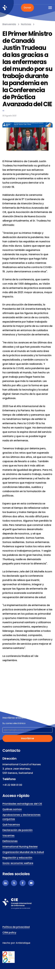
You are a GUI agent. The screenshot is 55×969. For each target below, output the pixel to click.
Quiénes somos (12, 809)
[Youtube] (31, 883)
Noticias (26, 24)
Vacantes (8, 835)
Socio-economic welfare (17, 863)
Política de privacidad (16, 927)
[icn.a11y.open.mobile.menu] (50, 7)
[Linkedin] (5, 883)
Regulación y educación (17, 857)
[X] (14, 883)
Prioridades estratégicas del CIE (22, 804)
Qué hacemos (11, 824)
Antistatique (23, 943)
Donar (27, 7)
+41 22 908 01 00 (12, 785)
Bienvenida (9, 24)
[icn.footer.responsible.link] (27, 957)
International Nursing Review (20, 846)
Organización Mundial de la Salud (23, 852)
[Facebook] (23, 883)
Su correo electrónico (14, 723)
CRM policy (9, 932)
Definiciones (10, 841)
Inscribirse (27, 738)
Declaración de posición (17, 830)
